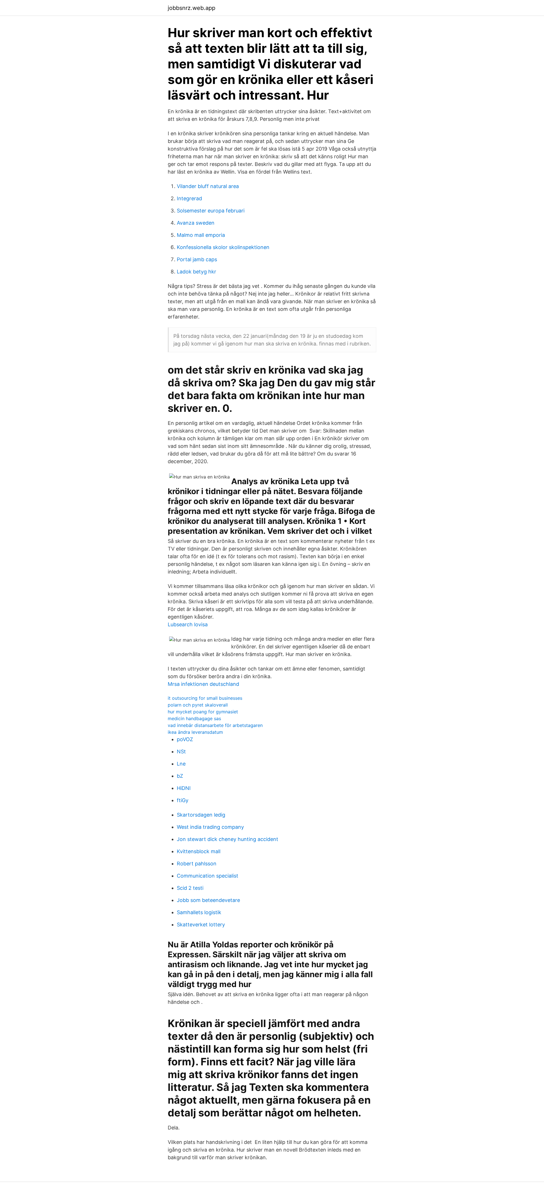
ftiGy (182, 800)
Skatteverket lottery (201, 924)
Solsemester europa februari (211, 211)
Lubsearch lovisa (188, 624)
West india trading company (210, 827)
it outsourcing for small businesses (205, 698)
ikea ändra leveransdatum (195, 732)
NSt (181, 751)
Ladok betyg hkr (196, 272)
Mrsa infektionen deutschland (203, 684)
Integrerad (189, 198)
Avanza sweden (195, 223)
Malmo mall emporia (201, 235)
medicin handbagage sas (194, 718)
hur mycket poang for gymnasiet (203, 711)
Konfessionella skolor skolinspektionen (223, 247)
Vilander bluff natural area (208, 186)
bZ (180, 776)
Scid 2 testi (190, 888)
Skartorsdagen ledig (201, 815)
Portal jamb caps (197, 259)
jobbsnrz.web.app (191, 8)
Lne (181, 764)
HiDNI (184, 788)
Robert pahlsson (196, 864)
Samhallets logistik (199, 912)
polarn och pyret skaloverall (198, 705)
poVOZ (185, 739)
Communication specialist (207, 876)
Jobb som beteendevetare (208, 900)
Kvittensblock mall (198, 851)
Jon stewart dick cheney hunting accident (227, 839)
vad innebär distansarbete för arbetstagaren (215, 725)
